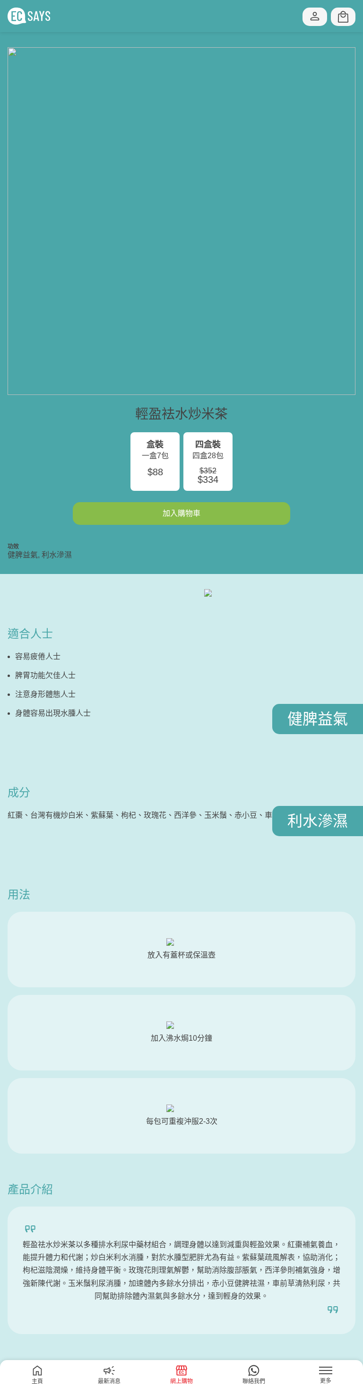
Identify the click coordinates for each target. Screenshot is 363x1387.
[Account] (314, 17)
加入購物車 (181, 513)
